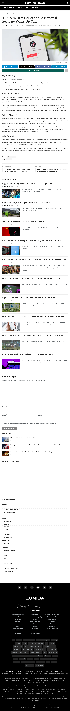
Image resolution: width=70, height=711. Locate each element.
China (24, 643)
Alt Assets (7, 521)
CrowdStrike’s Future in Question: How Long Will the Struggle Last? (31, 241)
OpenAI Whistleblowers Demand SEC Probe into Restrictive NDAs (31, 278)
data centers (18, 646)
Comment (6, 384)
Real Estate (8, 537)
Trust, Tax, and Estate (11, 515)
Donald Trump (29, 646)
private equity (51, 659)
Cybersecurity (17, 13)
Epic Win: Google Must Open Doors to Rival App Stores (26, 203)
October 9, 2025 (15, 440)
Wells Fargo (29, 665)
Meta (15, 659)
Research (5, 541)
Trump (54, 662)
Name (4, 407)
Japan (29, 655)
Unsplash (65, 62)
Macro (6, 532)
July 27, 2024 (19, 25)
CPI (46, 643)
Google (26, 652)
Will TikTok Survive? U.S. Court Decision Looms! (23, 222)
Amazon (26, 640)
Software (7, 574)
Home (3, 13)
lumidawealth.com (17, 79)
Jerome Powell (37, 655)
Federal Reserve (27, 649)
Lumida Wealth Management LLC (18, 671)
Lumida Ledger (23, 8)
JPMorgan (47, 655)
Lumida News (35, 2)
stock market (30, 662)
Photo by (57, 62)
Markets (7, 534)
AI (4, 553)
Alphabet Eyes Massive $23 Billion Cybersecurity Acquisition (28, 298)
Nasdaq (30, 659)
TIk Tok (9, 159)
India (32, 652)
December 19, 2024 (16, 447)
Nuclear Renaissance (11, 568)
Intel (45, 652)
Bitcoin (18, 643)
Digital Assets (9, 563)
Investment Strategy (19, 655)
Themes (9, 13)
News (4, 518)
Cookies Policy (61, 671)
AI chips (19, 640)
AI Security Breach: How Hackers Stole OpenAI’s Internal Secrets (30, 354)
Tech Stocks (40, 662)
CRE (5, 558)
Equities (7, 526)
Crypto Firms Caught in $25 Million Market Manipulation (27, 184)
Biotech (6, 555)
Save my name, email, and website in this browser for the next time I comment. (30, 423)
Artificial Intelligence (43, 640)
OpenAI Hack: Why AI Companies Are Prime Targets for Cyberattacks (32, 335)
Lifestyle (5, 504)
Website (39, 415)
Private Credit (8, 571)
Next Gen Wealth (9, 512)
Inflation (38, 652)
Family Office (8, 507)
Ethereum (17, 649)
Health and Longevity (11, 509)
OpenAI (43, 659)
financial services (40, 649)
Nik (60, 62)
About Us (34, 8)
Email (4, 415)
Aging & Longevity (10, 550)
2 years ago (15, 186)
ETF (54, 646)
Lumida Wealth (9, 8)
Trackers (7, 543)
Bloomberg (11, 156)
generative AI (52, 649)
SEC (22, 662)
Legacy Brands (9, 566)
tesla (48, 662)
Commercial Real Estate (36, 643)
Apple (33, 640)
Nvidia (36, 659)
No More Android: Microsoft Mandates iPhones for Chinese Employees (33, 316)
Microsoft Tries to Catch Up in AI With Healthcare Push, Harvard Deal (33, 438)
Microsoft (22, 659)
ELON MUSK (47, 646)
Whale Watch (40, 665)
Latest (6, 529)
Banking (54, 640)
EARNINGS (38, 646)
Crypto (6, 524)
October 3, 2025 (15, 454)
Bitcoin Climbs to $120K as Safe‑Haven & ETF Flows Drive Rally (31, 452)
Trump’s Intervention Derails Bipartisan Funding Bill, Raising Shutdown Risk (36, 445)
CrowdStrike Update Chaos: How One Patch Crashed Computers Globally (34, 259)
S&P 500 (16, 662)
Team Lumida (8, 25)
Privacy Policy (53, 671)
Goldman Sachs (17, 652)
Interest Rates (53, 652)
